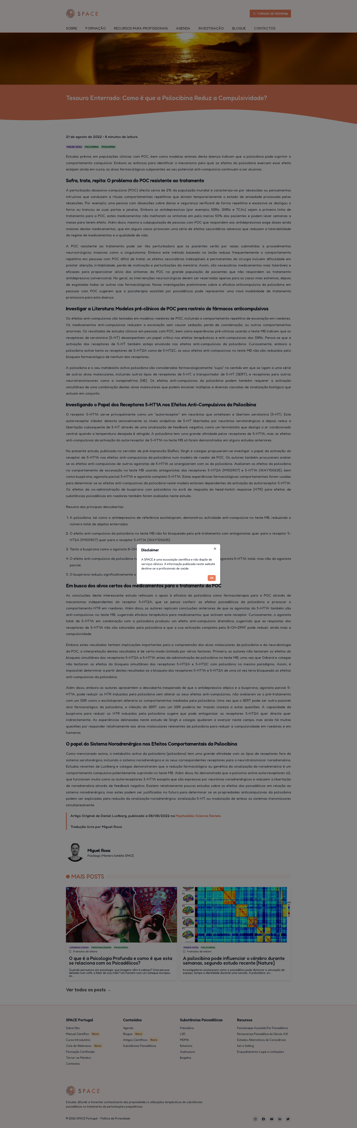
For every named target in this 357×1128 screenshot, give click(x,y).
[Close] (215, 549)
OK (211, 577)
